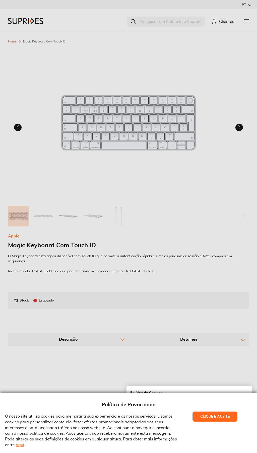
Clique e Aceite (215, 416)
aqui (20, 445)
